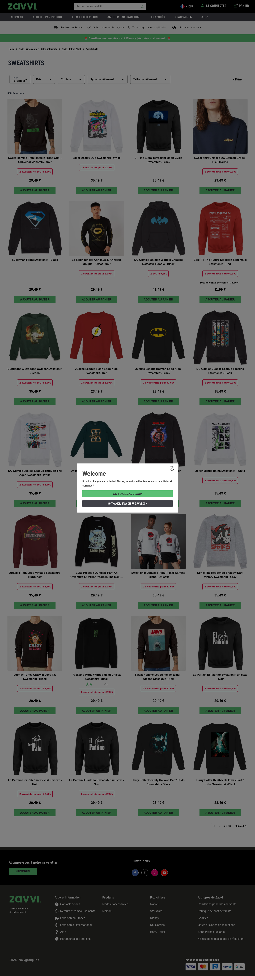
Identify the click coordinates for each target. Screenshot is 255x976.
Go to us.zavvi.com (127, 493)
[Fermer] (172, 468)
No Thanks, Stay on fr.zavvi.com (127, 503)
